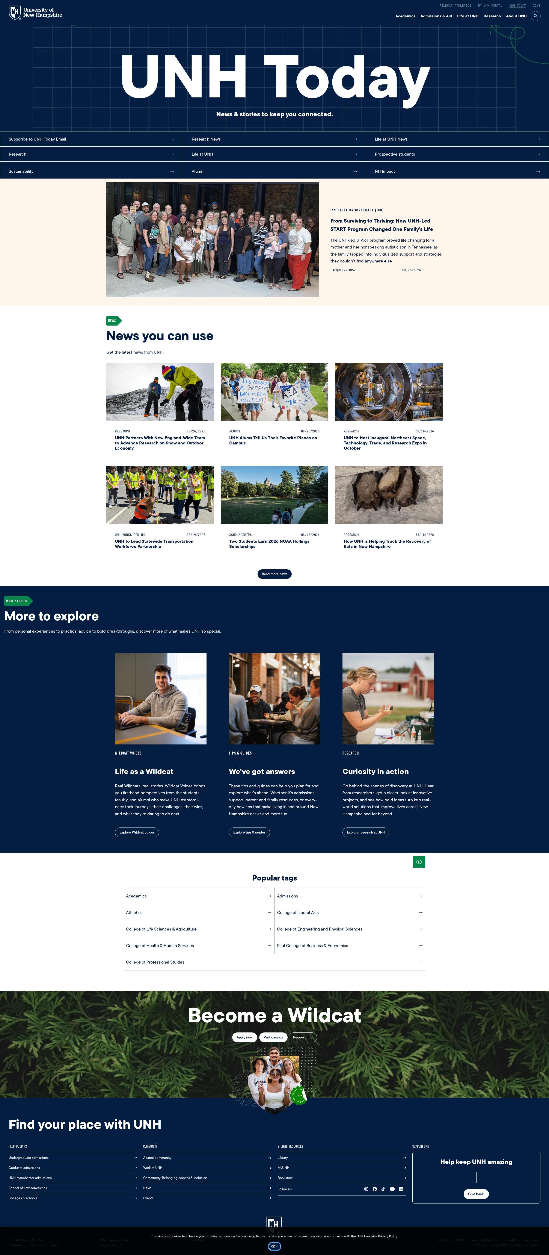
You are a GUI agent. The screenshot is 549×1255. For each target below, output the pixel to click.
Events (148, 1198)
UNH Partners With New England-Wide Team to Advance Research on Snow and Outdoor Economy (160, 442)
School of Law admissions (28, 1187)
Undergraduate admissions (28, 1157)
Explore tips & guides (249, 832)
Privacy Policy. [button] (388, 1236)
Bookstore (285, 1177)
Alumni (234, 431)
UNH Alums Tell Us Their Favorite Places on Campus (273, 440)
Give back (476, 1193)
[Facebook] (376, 1189)
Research (492, 16)
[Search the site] (535, 16)
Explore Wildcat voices (137, 832)
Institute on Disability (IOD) (357, 210)
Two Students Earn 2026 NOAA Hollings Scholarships (269, 544)
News (147, 1187)
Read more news (274, 573)
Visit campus (273, 1037)
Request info (302, 1037)
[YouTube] (393, 1189)
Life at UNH (467, 16)
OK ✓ (274, 1246)
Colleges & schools (23, 1198)
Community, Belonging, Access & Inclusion (175, 1177)
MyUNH (283, 1167)
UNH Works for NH (130, 535)
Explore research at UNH (366, 832)
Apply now (245, 1037)
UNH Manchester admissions (30, 1177)
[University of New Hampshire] (39, 12)
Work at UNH (152, 1167)
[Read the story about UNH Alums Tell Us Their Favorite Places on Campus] (274, 392)
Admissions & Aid (436, 16)
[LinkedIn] (402, 1189)
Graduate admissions (24, 1167)
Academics (405, 16)
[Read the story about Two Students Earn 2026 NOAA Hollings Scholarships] (274, 495)
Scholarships (240, 535)
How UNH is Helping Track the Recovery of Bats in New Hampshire (387, 544)
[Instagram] (367, 1189)
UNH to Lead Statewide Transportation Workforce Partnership (154, 544)
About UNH (516, 16)
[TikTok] (384, 1189)
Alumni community (157, 1157)
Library (283, 1157)
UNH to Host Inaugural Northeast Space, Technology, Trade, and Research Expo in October (385, 442)
